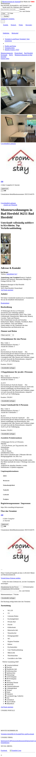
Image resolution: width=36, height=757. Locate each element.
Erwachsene (15, 589)
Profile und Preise (10, 46)
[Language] (3, 21)
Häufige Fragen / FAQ (12, 50)
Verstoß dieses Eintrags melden (11, 578)
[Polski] (6, 35)
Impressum (4, 741)
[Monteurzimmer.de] (11, 717)
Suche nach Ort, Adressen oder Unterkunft (16, 7)
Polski (21, 25)
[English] (2, 35)
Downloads (30, 734)
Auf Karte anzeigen (7, 290)
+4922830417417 (11, 274)
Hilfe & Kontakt (16, 734)
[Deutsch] (4, 35)
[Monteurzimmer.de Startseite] (10, 2)
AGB (9, 741)
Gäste (11, 13)
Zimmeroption (29, 587)
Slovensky (29, 25)
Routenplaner (5, 303)
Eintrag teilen (5, 58)
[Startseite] (11, 201)
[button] (3, 29)
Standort (22, 9)
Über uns (24, 734)
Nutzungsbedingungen (18, 741)
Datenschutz (29, 741)
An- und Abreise (25, 11)
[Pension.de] (8, 721)
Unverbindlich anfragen (8, 143)
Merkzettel (15, 33)
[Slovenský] (9, 35)
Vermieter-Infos (10, 48)
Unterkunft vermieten (7, 19)
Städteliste (6, 33)
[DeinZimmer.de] (11, 727)
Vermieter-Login (10, 39)
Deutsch (13, 25)
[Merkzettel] (15, 19)
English (5, 25)
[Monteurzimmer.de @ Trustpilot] (15, 750)
